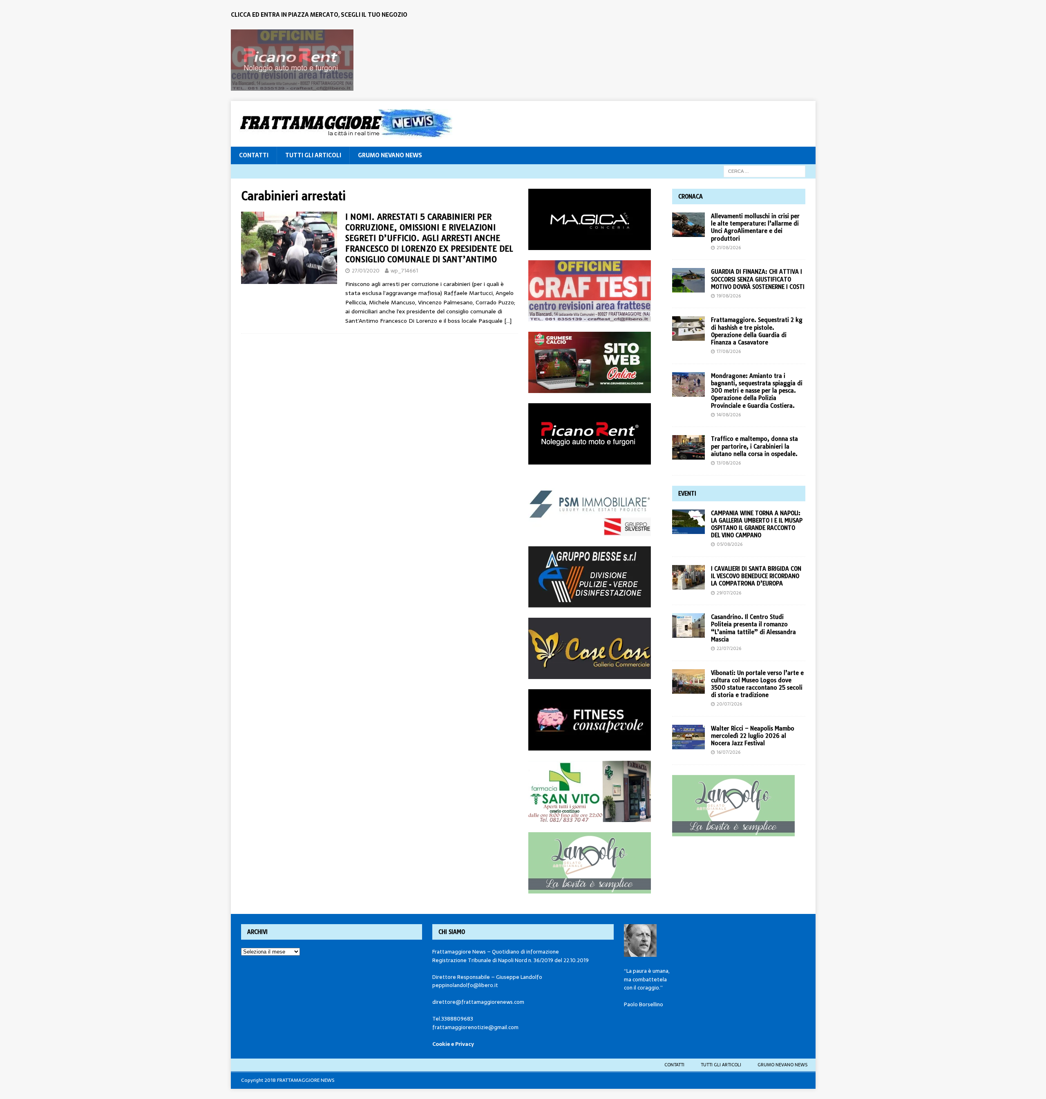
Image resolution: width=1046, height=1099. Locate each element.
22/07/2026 (729, 648)
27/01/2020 (366, 270)
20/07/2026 (729, 704)
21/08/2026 (729, 247)
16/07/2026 (728, 752)
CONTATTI (253, 155)
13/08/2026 (729, 463)
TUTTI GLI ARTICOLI (313, 155)
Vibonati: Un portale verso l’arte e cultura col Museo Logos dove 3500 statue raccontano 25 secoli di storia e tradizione (757, 684)
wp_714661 (404, 270)
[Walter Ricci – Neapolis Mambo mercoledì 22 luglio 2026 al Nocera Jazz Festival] (688, 737)
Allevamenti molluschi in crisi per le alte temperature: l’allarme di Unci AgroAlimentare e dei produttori (755, 227)
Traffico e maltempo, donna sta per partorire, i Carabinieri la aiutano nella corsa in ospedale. (754, 446)
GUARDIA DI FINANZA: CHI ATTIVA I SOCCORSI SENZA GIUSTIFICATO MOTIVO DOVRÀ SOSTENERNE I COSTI (758, 279)
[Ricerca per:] (764, 170)
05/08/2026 (729, 544)
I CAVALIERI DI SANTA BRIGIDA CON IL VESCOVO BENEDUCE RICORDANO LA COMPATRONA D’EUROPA (756, 576)
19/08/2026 (729, 295)
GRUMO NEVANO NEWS (390, 155)
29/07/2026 (729, 592)
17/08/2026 (729, 351)
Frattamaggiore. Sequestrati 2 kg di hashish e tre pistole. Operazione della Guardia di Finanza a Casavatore (756, 331)
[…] (508, 320)
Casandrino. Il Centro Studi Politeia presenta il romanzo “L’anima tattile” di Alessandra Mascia (753, 628)
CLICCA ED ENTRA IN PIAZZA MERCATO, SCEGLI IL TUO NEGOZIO (319, 14)
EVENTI (687, 493)
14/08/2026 (729, 414)
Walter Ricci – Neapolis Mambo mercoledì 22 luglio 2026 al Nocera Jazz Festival (752, 736)
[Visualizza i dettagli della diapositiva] (292, 60)
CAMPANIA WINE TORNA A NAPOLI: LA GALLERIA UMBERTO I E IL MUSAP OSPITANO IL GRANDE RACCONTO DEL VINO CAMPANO (756, 524)
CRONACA (690, 196)
